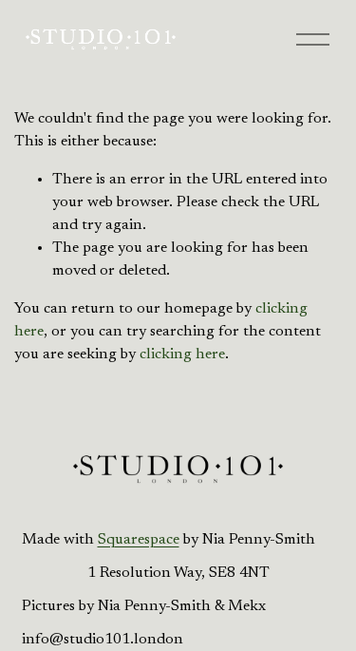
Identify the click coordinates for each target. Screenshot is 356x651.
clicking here (182, 354)
